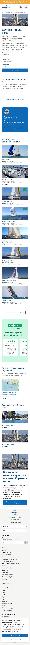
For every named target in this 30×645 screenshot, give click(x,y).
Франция (4, 601)
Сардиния (5, 599)
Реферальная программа (9, 559)
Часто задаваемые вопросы (10, 563)
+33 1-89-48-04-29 (16, 517)
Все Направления (7, 603)
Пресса (4, 566)
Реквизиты (5, 572)
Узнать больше (15, 631)
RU (6, 530)
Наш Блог (5, 579)
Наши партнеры (7, 557)
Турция (4, 594)
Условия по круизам (8, 574)
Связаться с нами (16, 522)
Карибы (4, 597)
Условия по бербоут (8, 577)
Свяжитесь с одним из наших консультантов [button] (15, 502)
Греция (4, 590)
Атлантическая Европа (19, 12)
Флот (3, 606)
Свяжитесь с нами (15, 129)
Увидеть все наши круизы (14, 99)
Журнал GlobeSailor (8, 568)
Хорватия (4, 592)
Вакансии (5, 570)
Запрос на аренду (7, 610)
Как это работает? (7, 552)
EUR (6, 526)
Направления (8, 12)
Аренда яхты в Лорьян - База (14, 313)
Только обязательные (15, 639)
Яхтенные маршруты (8, 608)
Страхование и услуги (8, 561)
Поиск (16, 70)
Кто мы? (4, 550)
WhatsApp (16, 520)
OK (26, 543)
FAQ (3, 581)
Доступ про (5, 617)
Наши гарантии (6, 554)
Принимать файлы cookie (15, 635)
